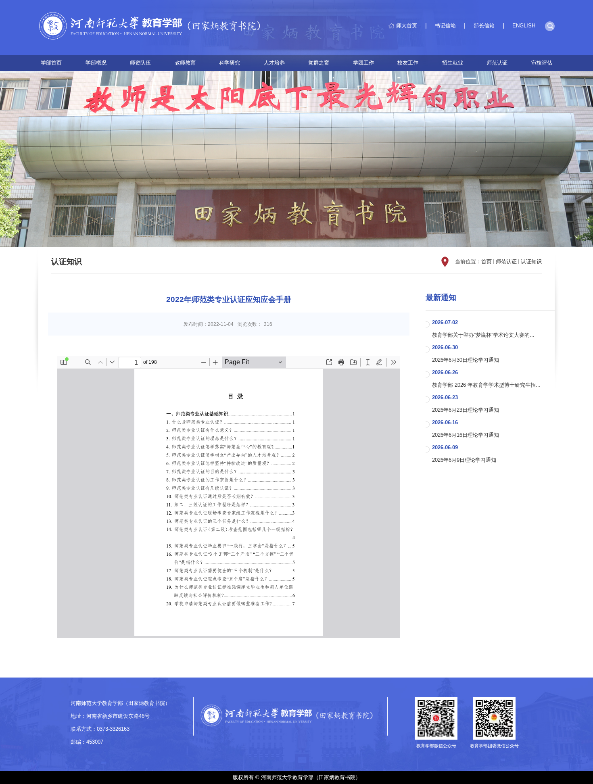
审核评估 (541, 63)
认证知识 (531, 262)
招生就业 (452, 63)
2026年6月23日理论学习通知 (465, 410)
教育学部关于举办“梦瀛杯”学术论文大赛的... (483, 335)
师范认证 (497, 63)
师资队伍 (140, 63)
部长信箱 (484, 26)
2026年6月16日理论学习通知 (465, 435)
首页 (486, 262)
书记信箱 (445, 26)
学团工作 (363, 63)
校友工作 (407, 63)
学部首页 (51, 63)
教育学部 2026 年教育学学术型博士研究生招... (486, 385)
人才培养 (274, 63)
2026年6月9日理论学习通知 (464, 460)
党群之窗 (318, 63)
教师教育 (185, 63)
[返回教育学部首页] (154, 27)
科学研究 (229, 63)
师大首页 (406, 26)
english (523, 26)
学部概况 (96, 63)
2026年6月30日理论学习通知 (465, 360)
